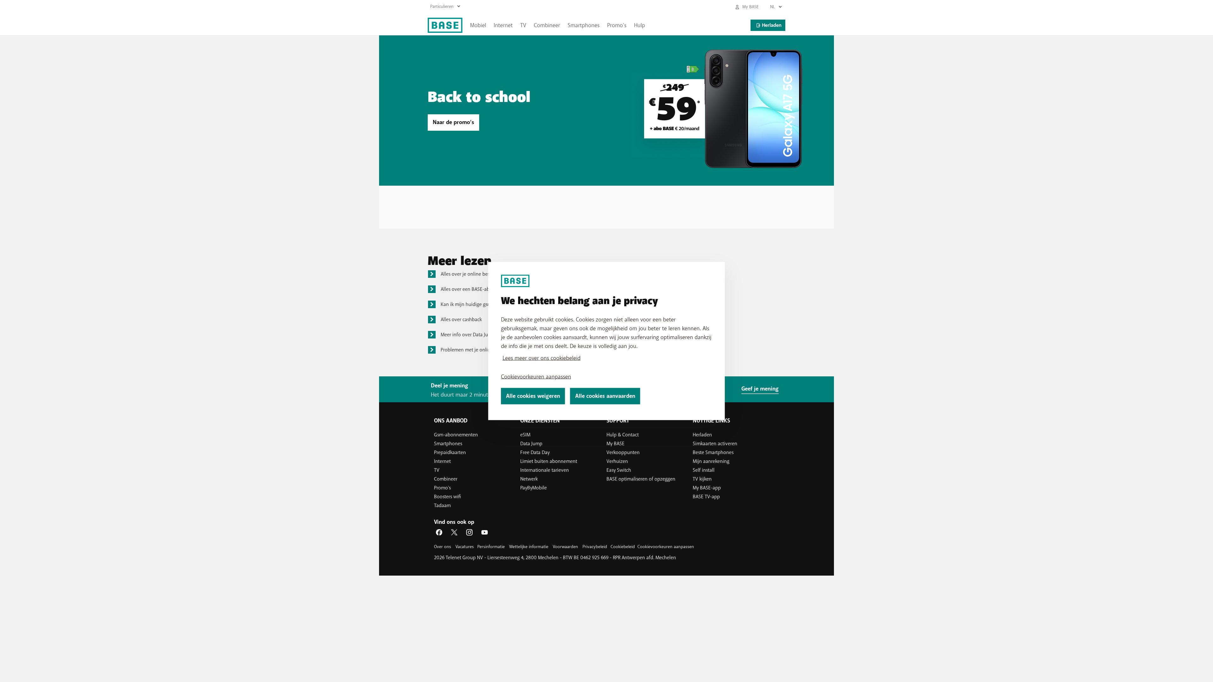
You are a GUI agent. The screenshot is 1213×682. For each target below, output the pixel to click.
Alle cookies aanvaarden (605, 396)
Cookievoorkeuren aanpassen (536, 376)
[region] (606, 341)
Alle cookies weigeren (533, 396)
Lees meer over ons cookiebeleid (542, 358)
